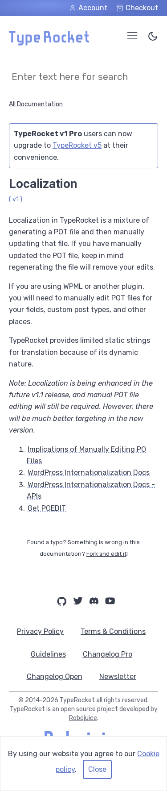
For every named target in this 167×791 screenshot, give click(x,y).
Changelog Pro (107, 654)
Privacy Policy (40, 631)
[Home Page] (49, 43)
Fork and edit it (106, 553)
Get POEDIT (47, 508)
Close (97, 769)
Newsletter (117, 676)
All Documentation (36, 104)
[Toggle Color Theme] (152, 38)
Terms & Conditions (113, 631)
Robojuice (83, 718)
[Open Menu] (132, 35)
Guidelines (48, 654)
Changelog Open (54, 676)
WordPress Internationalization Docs (89, 472)
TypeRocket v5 (77, 145)
